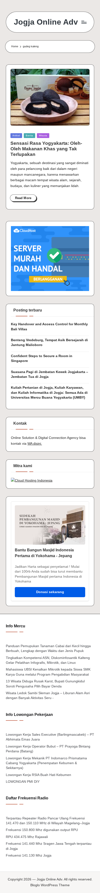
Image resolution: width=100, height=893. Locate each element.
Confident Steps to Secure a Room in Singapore (41, 358)
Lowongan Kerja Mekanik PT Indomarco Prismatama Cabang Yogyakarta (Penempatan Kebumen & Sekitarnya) (46, 763)
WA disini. (34, 443)
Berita (29, 135)
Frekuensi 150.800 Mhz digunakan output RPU (42, 830)
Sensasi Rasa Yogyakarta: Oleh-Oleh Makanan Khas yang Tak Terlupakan (46, 149)
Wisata (43, 135)
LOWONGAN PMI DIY (23, 781)
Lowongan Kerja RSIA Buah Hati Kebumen (38, 775)
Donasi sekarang (50, 592)
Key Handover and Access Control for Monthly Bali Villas (49, 326)
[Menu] (83, 22)
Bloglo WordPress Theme (50, 885)
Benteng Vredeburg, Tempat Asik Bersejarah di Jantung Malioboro (49, 342)
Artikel (16, 135)
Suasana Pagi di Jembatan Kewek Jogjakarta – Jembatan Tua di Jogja (49, 374)
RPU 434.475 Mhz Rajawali (27, 837)
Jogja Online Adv (46, 22)
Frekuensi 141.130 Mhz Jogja (28, 855)
